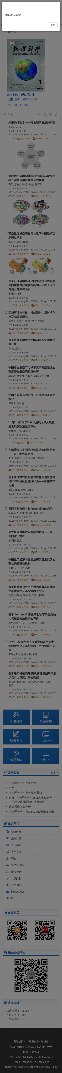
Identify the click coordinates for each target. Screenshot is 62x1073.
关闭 (52, 25)
